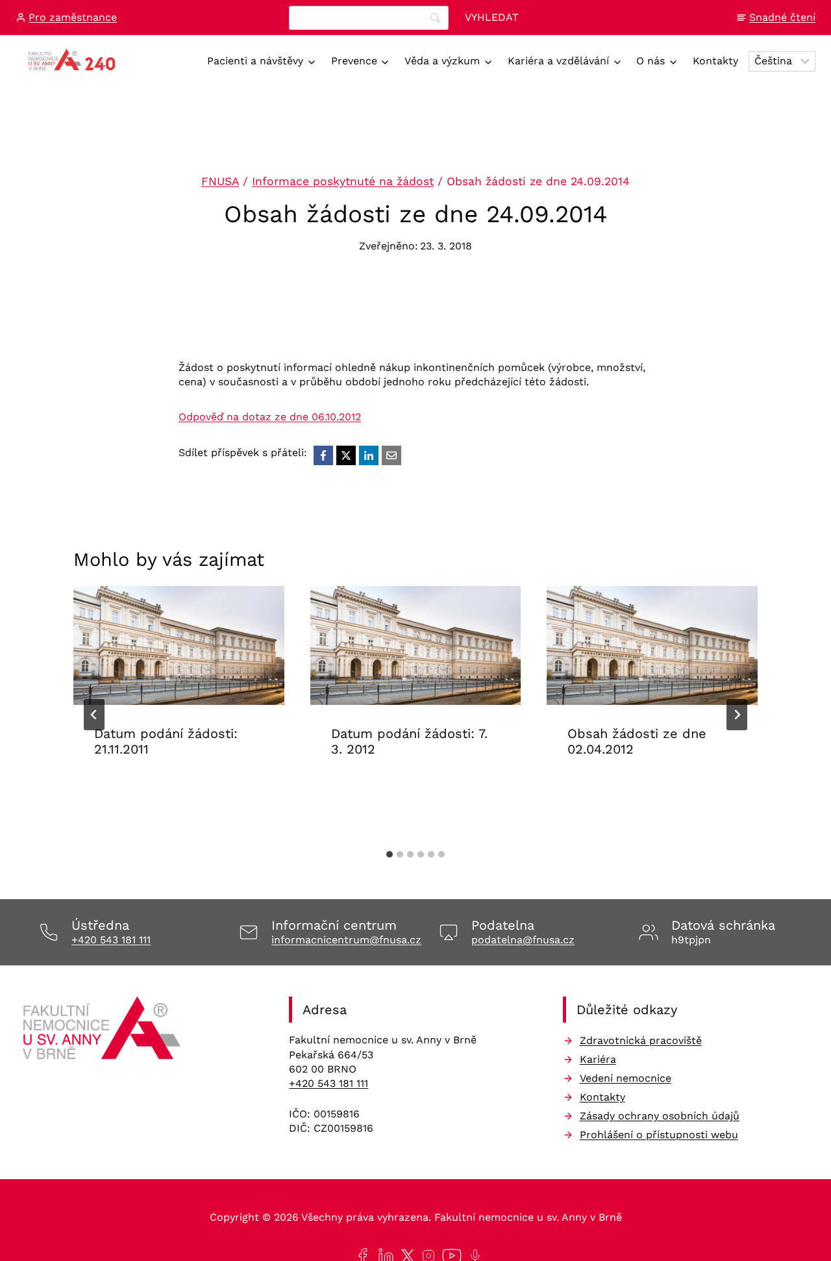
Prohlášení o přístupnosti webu (659, 1134)
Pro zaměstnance (73, 17)
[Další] (736, 714)
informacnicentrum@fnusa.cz (346, 940)
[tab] (389, 854)
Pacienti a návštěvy (255, 61)
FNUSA (220, 181)
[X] (346, 455)
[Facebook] (323, 455)
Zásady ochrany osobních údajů (659, 1116)
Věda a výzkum (442, 61)
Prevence (354, 61)
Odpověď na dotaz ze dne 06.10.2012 (270, 417)
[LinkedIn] (368, 455)
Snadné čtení (782, 17)
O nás (650, 61)
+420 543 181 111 (111, 940)
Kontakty (715, 61)
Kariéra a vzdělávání (558, 61)
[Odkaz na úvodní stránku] (104, 1032)
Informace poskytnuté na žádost (343, 181)
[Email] (391, 455)
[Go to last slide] (94, 714)
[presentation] (178, 645)
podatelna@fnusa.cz (523, 940)
